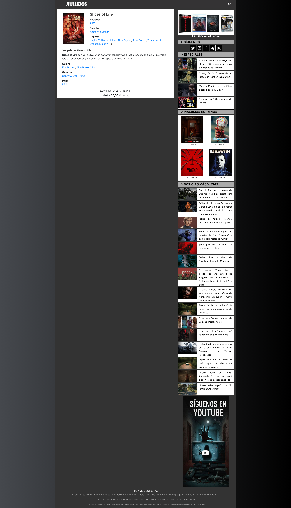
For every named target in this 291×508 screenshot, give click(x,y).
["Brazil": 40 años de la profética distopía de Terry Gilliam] (187, 89)
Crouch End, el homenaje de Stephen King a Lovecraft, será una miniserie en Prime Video (215, 194)
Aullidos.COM (114, 499)
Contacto (149, 499)
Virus (82, 75)
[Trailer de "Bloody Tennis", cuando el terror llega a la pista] (187, 222)
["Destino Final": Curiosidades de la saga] (187, 102)
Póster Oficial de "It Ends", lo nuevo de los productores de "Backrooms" (215, 309)
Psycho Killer (191, 494)
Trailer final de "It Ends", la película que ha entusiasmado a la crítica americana (215, 363)
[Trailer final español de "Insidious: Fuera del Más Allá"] (187, 260)
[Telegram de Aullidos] (213, 48)
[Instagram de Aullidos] (199, 48)
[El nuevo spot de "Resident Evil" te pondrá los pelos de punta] (187, 334)
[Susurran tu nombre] (192, 129)
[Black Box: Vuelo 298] (192, 162)
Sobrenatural (69, 75)
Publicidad (159, 499)
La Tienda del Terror (206, 36)
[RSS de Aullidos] (219, 48)
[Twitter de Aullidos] (193, 48)
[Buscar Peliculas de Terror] (229, 4)
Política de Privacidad (186, 499)
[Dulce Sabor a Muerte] (220, 129)
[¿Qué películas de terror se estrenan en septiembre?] (187, 247)
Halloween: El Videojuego (166, 494)
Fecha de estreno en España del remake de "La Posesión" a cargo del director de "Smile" (215, 235)
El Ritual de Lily (210, 494)
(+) (110, 43)
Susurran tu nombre (83, 494)
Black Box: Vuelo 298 (137, 494)
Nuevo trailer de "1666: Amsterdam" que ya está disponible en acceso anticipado (215, 376)
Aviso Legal (170, 499)
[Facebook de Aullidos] (206, 48)
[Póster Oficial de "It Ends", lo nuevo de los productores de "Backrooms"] (187, 308)
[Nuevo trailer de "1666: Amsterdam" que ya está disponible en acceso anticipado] (187, 375)
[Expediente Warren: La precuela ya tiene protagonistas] (187, 321)
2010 (92, 23)
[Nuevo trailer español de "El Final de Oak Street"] (187, 388)
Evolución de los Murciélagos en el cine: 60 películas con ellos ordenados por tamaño (215, 64)
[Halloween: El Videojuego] (220, 162)
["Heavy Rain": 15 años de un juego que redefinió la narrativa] (187, 76)
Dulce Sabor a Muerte (109, 494)
